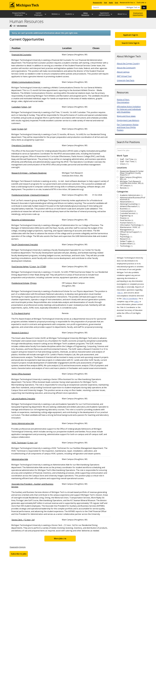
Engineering (126, 215)
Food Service (126, 220)
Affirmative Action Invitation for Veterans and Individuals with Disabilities (129, 109)
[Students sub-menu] (73, 14)
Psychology (126, 236)
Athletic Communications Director (26, 82)
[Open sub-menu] (134, 2)
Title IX (120, 293)
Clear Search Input (123, 7)
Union (124, 164)
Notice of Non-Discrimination (123, 101)
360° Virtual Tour (124, 76)
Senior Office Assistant (21, 374)
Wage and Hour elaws (126, 116)
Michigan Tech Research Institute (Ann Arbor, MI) (131, 182)
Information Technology (131, 225)
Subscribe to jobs (18, 554)
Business (125, 208)
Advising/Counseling (129, 204)
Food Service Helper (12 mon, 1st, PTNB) (29, 266)
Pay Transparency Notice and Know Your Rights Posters (127, 127)
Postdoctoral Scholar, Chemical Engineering (30, 195)
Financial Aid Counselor (21, 54)
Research (125, 239)
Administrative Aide (20, 459)
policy (136, 301)
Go (144, 7)
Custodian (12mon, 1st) (21, 107)
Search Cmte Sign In (130, 43)
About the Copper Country (128, 63)
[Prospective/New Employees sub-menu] (26, 14)
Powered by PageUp (18, 547)
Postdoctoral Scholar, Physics (24, 283)
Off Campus (126, 185)
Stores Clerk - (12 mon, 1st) (23, 519)
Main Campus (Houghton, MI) (131, 178)
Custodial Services (128, 213)
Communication (127, 211)
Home (10, 25)
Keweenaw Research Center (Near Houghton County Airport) (132, 173)
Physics (124, 234)
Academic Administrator (131, 195)
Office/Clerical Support (130, 232)
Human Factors (127, 222)
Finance (124, 218)
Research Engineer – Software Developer (29, 173)
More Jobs (60, 538)
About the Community (126, 67)
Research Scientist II (20, 332)
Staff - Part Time (128, 161)
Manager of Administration (23, 219)
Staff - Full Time (128, 159)
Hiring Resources (85, 14)
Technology (126, 246)
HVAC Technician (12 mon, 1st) (25, 442)
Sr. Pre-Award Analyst (21, 313)
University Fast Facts (125, 80)
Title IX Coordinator (130, 298)
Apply (111, 2)
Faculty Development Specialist (25, 244)
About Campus (123, 72)
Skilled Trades (127, 241)
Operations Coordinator (22, 145)
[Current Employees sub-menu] (45, 14)
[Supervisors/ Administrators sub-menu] (111, 14)
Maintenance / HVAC (129, 227)
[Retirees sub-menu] (59, 14)
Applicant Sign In (130, 35)
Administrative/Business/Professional (132, 198)
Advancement (126, 201)
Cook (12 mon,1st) (19, 129)
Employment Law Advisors (128, 120)
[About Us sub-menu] (126, 14)
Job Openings (22, 26)
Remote (124, 188)
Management (126, 229)
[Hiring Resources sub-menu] (92, 14)
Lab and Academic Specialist (23, 398)
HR (14, 26)
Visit (105, 2)
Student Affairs (127, 243)
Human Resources (26, 21)
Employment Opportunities (138, 14)
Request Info (97, 2)
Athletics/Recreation (129, 206)
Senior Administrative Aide (23, 423)
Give (116, 2)
